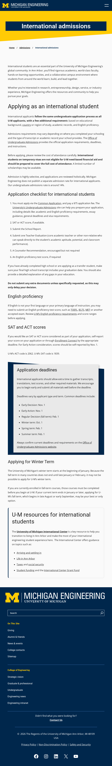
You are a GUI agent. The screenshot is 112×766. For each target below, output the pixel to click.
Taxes (20, 564)
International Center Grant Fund (61, 570)
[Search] (102, 613)
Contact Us (56, 720)
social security (36, 564)
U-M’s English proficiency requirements (55, 314)
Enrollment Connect (66, 340)
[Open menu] (107, 5)
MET (87, 309)
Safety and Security (80, 744)
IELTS (81, 309)
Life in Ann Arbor (26, 558)
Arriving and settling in (29, 552)
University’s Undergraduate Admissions (34, 207)
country (26, 125)
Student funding (25, 570)
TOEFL (74, 309)
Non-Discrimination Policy (53, 744)
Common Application (49, 203)
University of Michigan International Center (42, 531)
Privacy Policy (28, 744)
